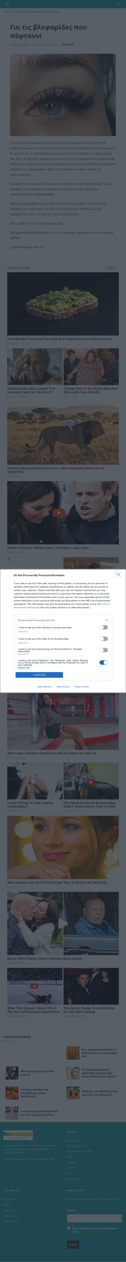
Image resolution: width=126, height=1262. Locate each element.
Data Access (63, 686)
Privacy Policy (81, 686)
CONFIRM (39, 675)
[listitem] (63, 620)
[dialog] (63, 631)
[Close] (119, 575)
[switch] (103, 627)
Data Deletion (44, 686)
